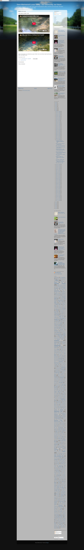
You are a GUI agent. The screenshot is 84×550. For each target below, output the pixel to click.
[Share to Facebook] (36, 58)
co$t (57, 315)
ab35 (65, 279)
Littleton (56, 396)
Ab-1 (60, 279)
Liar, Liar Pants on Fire (59, 151)
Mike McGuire (56, 430)
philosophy (55, 446)
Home (35, 88)
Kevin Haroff (63, 387)
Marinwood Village (58, 420)
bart (60, 293)
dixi (56, 335)
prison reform (56, 457)
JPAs (57, 384)
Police (55, 450)
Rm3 (62, 471)
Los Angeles (55, 398)
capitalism (60, 307)
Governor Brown (56, 363)
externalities (61, 348)
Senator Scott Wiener (60, 487)
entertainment (57, 345)
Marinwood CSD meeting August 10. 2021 (61, 57)
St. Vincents (58, 499)
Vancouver (63, 521)
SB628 (63, 481)
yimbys (62, 527)
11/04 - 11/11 (58, 121)
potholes (59, 454)
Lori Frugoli (63, 397)
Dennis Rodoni (63, 330)
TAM (61, 508)
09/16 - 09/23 (58, 130)
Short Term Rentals (56, 489)
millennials (64, 430)
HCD (56, 366)
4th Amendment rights (60, 278)
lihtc (57, 395)
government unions (56, 362)
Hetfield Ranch (58, 367)
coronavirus (57, 320)
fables (58, 349)
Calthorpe (55, 306)
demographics (56, 330)
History (55, 369)
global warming (56, 360)
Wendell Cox (61, 524)
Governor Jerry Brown (63, 363)
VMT (58, 522)
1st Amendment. (63, 277)
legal (59, 394)
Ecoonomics (63, 341)
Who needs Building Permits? (60, 145)
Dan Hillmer (63, 325)
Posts (56, 12)
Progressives (59, 458)
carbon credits (64, 307)
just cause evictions (58, 385)
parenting (59, 442)
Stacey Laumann (63, 499)
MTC (62, 432)
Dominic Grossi (56, 337)
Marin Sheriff (57, 408)
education (55, 342)
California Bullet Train (63, 303)
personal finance (61, 444)
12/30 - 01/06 (58, 111)
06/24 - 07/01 (58, 169)
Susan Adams (61, 506)
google (55, 361)
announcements (56, 290)
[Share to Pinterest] (37, 58)
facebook (62, 349)
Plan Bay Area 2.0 (61, 447)
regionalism (60, 466)
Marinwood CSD (58, 411)
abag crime (63, 280)
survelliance (55, 506)
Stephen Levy (61, 500)
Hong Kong (61, 370)
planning (55, 448)
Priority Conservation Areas (59, 455)
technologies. (60, 511)
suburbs (55, 504)
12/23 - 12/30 (58, 112)
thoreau (64, 512)
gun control (63, 364)
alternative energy (58, 287)
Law (58, 392)
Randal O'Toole (63, 463)
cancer (64, 306)
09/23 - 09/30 (58, 129)
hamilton (55, 365)
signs (65, 489)
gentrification (61, 358)
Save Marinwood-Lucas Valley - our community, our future (39, 5)
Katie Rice (55, 387)
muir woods (63, 434)
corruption (61, 320)
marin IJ (64, 406)
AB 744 (58, 279)
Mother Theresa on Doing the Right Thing (61, 31)
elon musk (63, 342)
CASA (63, 308)
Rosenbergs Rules (60, 473)
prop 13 (63, 458)
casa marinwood (56, 309)
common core (61, 316)
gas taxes (63, 357)
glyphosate (63, 360)
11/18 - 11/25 (58, 119)
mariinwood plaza (58, 401)
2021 (56, 106)
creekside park (64, 321)
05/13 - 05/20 (58, 177)
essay (65, 347)
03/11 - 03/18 (58, 188)
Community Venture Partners (62, 317)
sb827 (55, 482)
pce (63, 443)
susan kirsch (56, 507)
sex (60, 488)
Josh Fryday (59, 383)
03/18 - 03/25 (58, 187)
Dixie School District (62, 335)
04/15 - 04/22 (58, 182)
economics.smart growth (57, 341)
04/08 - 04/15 (58, 183)
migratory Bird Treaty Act (61, 429)
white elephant (63, 526)
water (61, 523)
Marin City (59, 402)
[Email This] (33, 58)
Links (55, 20)
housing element (57, 372)
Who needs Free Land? (59, 162)
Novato (56, 438)
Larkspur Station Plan (58, 391)
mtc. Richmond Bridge (57, 434)
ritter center (58, 471)
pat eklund (60, 443)
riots (54, 471)
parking (62, 442)
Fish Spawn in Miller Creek (60, 159)
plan (61, 446)
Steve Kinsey (61, 501)
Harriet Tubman (64, 365)
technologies (56, 511)
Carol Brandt (59, 308)
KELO (59, 387)
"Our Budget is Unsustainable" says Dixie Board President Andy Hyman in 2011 (61, 263)
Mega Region (55, 426)
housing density (62, 371)
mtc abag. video (56, 433)
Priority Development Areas (59, 456)
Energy (60, 344)
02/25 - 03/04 (58, 191)
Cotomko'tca (59, 321)
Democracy (61, 329)
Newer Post (20, 88)
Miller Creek (57, 431)
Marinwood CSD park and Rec (59, 412)
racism (58, 463)
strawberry (55, 502)
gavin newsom (56, 358)
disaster (56, 333)
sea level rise (59, 484)
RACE (55, 463)
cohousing (55, 316)
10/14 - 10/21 (58, 125)
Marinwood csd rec (56, 413)
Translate (61, 538)
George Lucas (62, 359)
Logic (55, 397)
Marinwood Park (56, 417)
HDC (59, 366)
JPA (54, 384)
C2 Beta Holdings (56, 303)
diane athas (64, 331)
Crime (61, 322)
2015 (56, 204)
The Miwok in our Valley (61, 71)
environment (56, 346)
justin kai (62, 385)
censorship (64, 309)
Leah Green (59, 393)
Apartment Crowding (57, 291)
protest (55, 461)
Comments (57, 14)
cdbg (60, 309)
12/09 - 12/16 (58, 115)
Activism (55, 282)
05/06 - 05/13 (58, 178)
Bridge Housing (61, 300)
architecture (64, 291)
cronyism (61, 323)
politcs (60, 450)
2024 (56, 102)
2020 (56, 107)
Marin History (59, 406)
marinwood (61, 409)
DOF (57, 336)
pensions (55, 444)
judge (59, 384)
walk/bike (58, 523)
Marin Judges (55, 407)
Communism (56, 317)
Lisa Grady (64, 395)
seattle (55, 485)
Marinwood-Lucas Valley (58, 421)
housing (64, 370)
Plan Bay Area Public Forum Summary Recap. (61, 256)
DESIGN (61, 331)
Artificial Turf (57, 292)
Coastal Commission (62, 315)
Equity (62, 346)
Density (57, 331)
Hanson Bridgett (59, 365)
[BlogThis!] (34, 58)
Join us (55, 19)
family (61, 350)
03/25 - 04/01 (58, 186)
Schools (59, 483)
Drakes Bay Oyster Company (57, 338)
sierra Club (62, 489)
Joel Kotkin (61, 382)
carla (55, 308)
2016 (56, 203)
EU (58, 348)
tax (57, 509)
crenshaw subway (57, 322)
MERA (59, 426)
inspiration (62, 377)
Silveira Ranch (57, 490)
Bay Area (64, 293)
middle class (64, 428)
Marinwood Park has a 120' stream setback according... (60, 149)
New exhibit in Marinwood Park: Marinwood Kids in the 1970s (61, 64)
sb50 (59, 481)
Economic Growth (60, 339)
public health (64, 461)
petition (59, 445)
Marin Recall (64, 407)
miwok (62, 431)
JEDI (64, 380)
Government (60, 361)
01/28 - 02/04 (58, 196)
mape (59, 400)
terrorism (57, 512)
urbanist (57, 521)
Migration (56, 429)
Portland (55, 454)
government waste (62, 362)
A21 (55, 279)
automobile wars (56, 293)
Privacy (60, 457)
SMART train (56, 494)
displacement (59, 334)
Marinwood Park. (63, 417)
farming (64, 350)
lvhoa (65, 398)
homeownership (56, 370)
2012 (56, 208)
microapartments (60, 427)
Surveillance (60, 505)
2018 (56, 110)
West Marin (62, 525)
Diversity (64, 334)
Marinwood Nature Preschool (61, 416)
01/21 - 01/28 (58, 197)
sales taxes (64, 475)
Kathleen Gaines (62, 386)
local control (64, 396)
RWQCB (58, 475)
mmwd (65, 431)
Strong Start (63, 503)
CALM (59, 305)
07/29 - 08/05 (58, 139)
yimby (58, 527)
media (64, 425)
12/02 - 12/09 (58, 116)
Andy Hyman (61, 289)
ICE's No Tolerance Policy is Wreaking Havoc (60, 144)
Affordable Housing (60, 283)
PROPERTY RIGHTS (63, 459)
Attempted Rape (62, 292)
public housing (57, 462)
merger (62, 426)
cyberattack (64, 324)
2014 (56, 205)
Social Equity (63, 494)
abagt (54, 281)
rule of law (59, 474)
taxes (61, 509)
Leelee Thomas (56, 394)
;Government (56, 277)
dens (54, 331)
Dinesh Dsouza (64, 332)
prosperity (56, 460)
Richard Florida (64, 469)
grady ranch (57, 364)
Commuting (56, 318)
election (60, 342)
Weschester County (56, 525)
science (62, 483)
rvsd (55, 475)
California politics (58, 304)
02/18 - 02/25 (58, 192)
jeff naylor (55, 381)
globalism (60, 360)
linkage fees (60, 395)
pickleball (59, 446)
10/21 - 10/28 (58, 124)
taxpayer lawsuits (60, 510)
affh (62, 282)
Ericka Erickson (61, 347)
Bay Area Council (58, 294)
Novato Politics (60, 438)
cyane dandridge (59, 324)
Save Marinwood (58, 272)
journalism (63, 383)
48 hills (56, 278)
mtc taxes (63, 433)
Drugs (63, 338)
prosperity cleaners (61, 460)
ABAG (56, 280)
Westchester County (57, 526)
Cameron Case (60, 306)
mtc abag (60, 433)
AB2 (62, 279)
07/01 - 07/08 (58, 168)
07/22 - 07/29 (58, 164)
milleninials (60, 430)
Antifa (63, 290)
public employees (59, 461)
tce (64, 510)
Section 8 (58, 485)
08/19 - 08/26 (58, 135)
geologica (58, 359)
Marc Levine (64, 400)
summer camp (60, 504)
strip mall (59, 503)
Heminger (62, 366)
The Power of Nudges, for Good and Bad (61, 86)
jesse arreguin (56, 382)
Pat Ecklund (56, 443)
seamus (64, 484)
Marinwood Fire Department (59, 410)
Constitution (64, 319)
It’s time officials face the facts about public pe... (60, 147)
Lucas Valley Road (60, 398)
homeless (62, 369)
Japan (57, 380)
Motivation (56, 432)
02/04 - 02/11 (58, 195)
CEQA (57, 310)
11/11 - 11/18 (58, 120)
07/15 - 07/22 (58, 165)
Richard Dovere (58, 469)
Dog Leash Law (61, 336)
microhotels (55, 428)
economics (56, 340)
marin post (59, 407)
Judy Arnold (64, 384)
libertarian (63, 394)
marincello (55, 409)
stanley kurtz (56, 500)
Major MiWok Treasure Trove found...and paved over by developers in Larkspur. (61, 79)
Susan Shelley (62, 507)
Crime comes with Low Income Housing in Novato (61, 94)
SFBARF (63, 488)
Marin (55, 402)
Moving (60, 432)
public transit (62, 462)
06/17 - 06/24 (58, 170)
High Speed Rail (58, 368)
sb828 (59, 482)
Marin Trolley (62, 408)
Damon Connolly (57, 325)
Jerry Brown (63, 381)
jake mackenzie (61, 379)
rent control (56, 468)
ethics (56, 348)
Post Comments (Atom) (26, 90)
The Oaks (61, 512)
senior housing (56, 488)
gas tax (60, 357)
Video (55, 522)
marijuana (63, 401)
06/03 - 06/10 (58, 173)
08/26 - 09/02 (58, 134)
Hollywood (58, 369)
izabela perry (56, 379)
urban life (55, 520)
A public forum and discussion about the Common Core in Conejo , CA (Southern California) (61, 42)
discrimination (60, 333)
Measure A (55, 425)
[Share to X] (35, 58)
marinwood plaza (58, 418)
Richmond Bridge (63, 470)
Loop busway (59, 397)
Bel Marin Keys (63, 294)
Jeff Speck (59, 381)
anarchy (61, 288)
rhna (54, 469)
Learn (63, 393)
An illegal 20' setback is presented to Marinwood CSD (60, 141)
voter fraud (61, 522)
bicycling (59, 295)
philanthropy (62, 445)
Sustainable (55, 508)
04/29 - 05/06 (58, 179)
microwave (59, 428)
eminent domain (57, 343)
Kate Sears (56, 386)
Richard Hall (57, 470)
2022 (56, 105)
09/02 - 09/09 (58, 133)
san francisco (57, 476)
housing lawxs (64, 372)
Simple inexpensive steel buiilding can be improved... (60, 161)
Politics (64, 451)
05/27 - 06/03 (58, 174)
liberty (55, 395)
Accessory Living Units (60, 281)
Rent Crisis (60, 468)
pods (61, 449)
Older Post (50, 88)
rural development (63, 474)
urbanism (64, 520)
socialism (62, 495)
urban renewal (60, 520)
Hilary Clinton (63, 368)
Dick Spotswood (57, 332)
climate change (56, 314)
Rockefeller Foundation (60, 472)
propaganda (56, 459)
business (63, 302)
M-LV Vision (58, 399)
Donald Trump (61, 337)
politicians (60, 451)
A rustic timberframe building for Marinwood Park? (61, 153)
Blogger (47, 542)
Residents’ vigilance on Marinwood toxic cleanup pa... (60, 157)
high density (63, 367)
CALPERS (63, 305)
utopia (60, 521)
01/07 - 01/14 (58, 200)
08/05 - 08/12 (58, 138)
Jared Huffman (61, 380)
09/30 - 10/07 (58, 128)
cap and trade (56, 307)
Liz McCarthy (59, 396)
